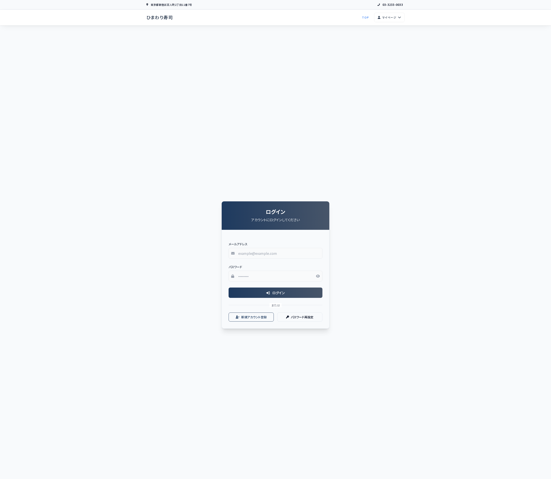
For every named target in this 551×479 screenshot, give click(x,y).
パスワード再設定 (302, 317)
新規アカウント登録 (254, 317)
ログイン (278, 292)
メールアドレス (238, 244)
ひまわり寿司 (159, 17)
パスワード (235, 267)
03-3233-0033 (392, 5)
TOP (365, 17)
